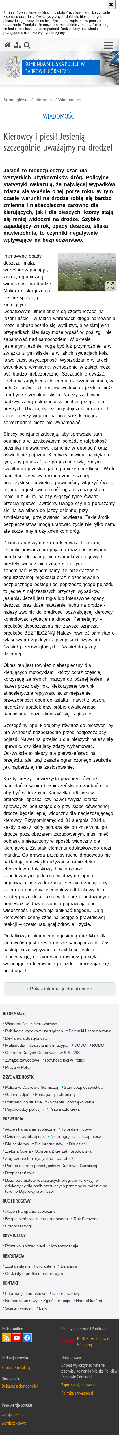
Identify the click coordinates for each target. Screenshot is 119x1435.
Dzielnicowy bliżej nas (25, 1136)
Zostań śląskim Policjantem (30, 1266)
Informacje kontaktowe (26, 1293)
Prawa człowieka (64, 1109)
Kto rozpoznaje (64, 1246)
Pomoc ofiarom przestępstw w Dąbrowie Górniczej (51, 1165)
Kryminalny (14, 1236)
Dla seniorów (17, 1144)
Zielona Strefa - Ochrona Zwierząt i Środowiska (48, 1151)
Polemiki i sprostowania (90, 1031)
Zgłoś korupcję (56, 1300)
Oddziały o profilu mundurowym (34, 1273)
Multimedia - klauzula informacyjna (36, 1045)
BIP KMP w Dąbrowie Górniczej (93, 1341)
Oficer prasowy (66, 1293)
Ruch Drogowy (17, 1201)
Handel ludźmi (89, 1300)
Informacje (44, 99)
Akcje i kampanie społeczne (30, 1129)
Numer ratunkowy (21, 1300)
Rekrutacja (13, 1256)
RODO (98, 1045)
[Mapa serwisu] (17, 45)
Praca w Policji (18, 1067)
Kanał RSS (6, 1337)
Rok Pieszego (86, 1218)
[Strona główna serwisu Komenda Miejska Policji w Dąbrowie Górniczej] (8, 45)
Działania (69, 1266)
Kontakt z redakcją (16, 1367)
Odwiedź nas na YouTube (16, 1337)
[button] (108, 46)
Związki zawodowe (22, 1060)
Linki (43, 1308)
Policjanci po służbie (23, 1102)
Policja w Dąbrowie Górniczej (31, 1087)
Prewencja (13, 1119)
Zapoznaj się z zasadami (79, 1385)
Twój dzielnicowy (77, 1129)
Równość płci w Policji (65, 1060)
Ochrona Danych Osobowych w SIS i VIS (42, 1052)
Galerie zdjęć (17, 1094)
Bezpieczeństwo (20, 1172)
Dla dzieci (78, 1144)
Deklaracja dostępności (26, 1038)
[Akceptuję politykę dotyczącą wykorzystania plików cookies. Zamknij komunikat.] (111, 4)
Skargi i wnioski (19, 1308)
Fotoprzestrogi (18, 1226)
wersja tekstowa (14, 1423)
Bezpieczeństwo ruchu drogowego (36, 1218)
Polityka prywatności (77, 1393)
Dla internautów (49, 1144)
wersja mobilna (13, 1415)
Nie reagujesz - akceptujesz (76, 1136)
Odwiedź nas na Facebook (27, 1337)
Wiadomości (69, 99)
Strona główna (16, 99)
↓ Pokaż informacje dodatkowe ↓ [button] (60, 988)
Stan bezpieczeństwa (83, 1087)
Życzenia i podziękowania (71, 1102)
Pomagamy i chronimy (55, 1094)
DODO (80, 1045)
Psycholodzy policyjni (24, 1109)
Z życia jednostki (19, 1077)
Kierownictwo (45, 1023)
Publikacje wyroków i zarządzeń (34, 1031)
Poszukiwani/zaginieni (25, 1246)
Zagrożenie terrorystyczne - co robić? (39, 1158)
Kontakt (11, 1283)
